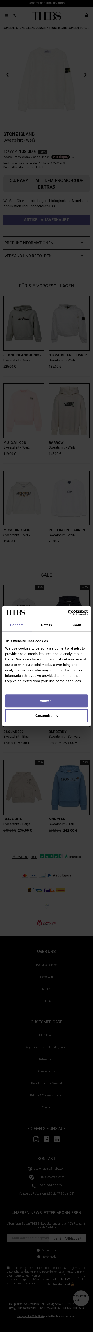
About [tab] (76, 625)
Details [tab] (46, 625)
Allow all (46, 701)
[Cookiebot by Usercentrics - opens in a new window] (68, 612)
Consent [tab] (16, 625)
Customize (43, 715)
